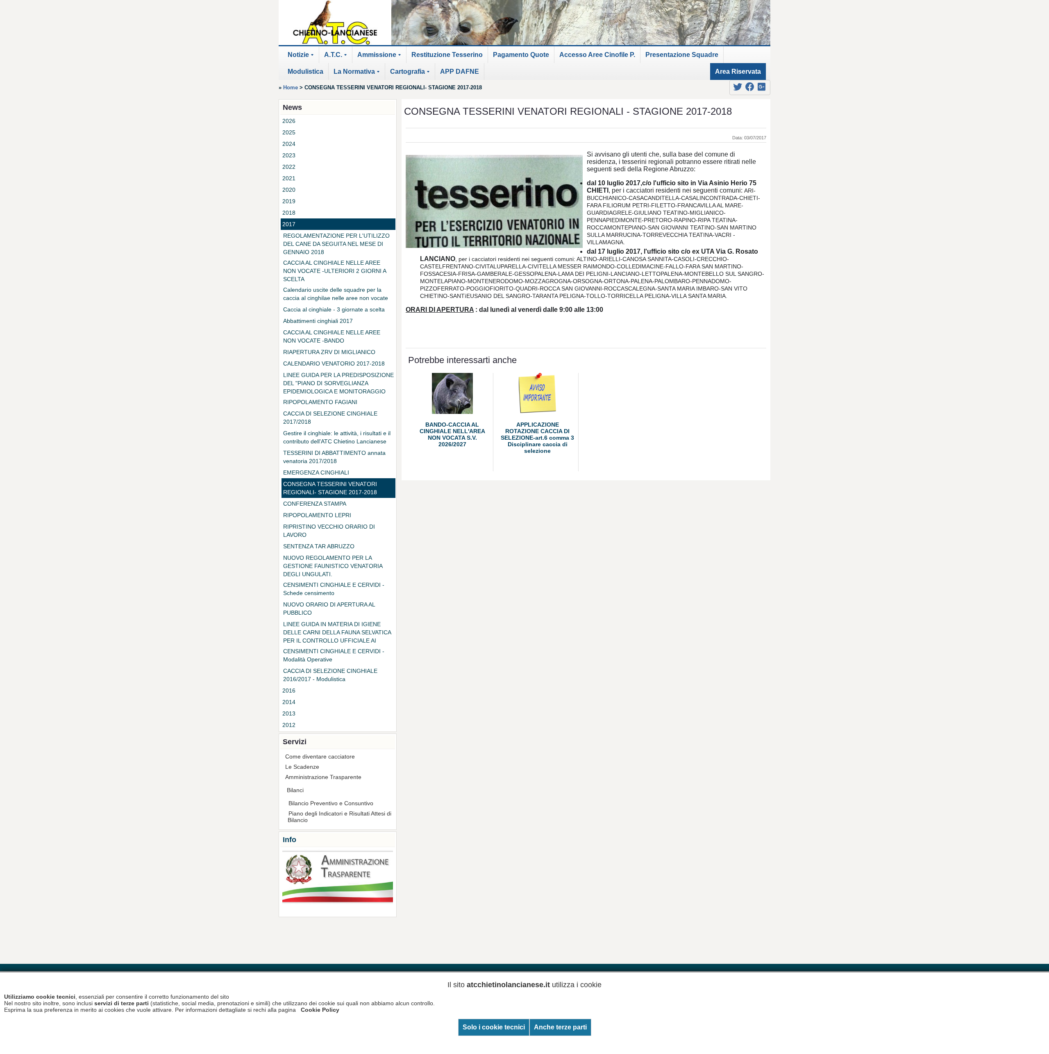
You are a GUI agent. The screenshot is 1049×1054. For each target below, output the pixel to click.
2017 (288, 224)
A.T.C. (337, 57)
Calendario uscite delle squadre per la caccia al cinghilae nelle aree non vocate (335, 293)
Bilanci (295, 790)
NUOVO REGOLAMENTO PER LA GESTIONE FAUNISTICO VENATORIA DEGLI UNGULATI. (332, 565)
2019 (288, 201)
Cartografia (411, 74)
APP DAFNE (459, 71)
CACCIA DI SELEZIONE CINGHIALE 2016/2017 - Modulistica (330, 675)
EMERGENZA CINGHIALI (316, 472)
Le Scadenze (302, 766)
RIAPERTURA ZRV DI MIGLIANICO (329, 352)
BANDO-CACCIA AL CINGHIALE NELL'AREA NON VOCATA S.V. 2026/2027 (452, 434)
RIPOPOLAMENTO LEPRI (317, 515)
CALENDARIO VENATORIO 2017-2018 (334, 363)
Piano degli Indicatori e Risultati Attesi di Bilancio (339, 816)
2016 (288, 690)
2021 (288, 178)
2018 (288, 212)
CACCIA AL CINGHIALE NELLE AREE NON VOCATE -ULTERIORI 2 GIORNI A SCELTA (334, 270)
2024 (288, 144)
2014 (288, 702)
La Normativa (358, 74)
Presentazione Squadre (681, 54)
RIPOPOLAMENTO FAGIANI (320, 402)
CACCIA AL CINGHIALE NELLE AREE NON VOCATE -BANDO (331, 336)
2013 (288, 713)
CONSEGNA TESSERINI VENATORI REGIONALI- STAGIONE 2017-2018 (330, 488)
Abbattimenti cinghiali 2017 (318, 321)
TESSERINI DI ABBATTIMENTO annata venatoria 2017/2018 (334, 457)
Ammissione (380, 57)
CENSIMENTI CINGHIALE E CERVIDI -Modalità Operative (333, 655)
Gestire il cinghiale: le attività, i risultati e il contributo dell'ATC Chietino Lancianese (337, 437)
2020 (288, 189)
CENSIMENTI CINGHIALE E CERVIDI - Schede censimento (333, 589)
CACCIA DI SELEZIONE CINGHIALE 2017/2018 (330, 417)
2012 (288, 725)
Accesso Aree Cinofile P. (597, 54)
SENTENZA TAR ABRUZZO (318, 546)
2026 (288, 121)
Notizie (302, 57)
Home (290, 87)
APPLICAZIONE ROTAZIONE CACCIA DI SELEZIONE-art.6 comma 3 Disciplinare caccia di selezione (537, 437)
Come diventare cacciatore (320, 756)
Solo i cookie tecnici (494, 1027)
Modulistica (305, 71)
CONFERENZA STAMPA (314, 503)
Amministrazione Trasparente (323, 777)
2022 (288, 167)
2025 (288, 132)
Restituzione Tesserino (447, 54)
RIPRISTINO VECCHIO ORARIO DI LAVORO (329, 530)
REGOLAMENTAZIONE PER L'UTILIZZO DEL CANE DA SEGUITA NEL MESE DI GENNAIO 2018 (336, 243)
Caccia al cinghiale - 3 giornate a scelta (334, 309)
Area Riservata (738, 71)
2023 (288, 155)
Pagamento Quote (521, 54)
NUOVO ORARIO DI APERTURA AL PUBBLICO (329, 608)
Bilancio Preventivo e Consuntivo (330, 803)
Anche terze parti (560, 1027)
